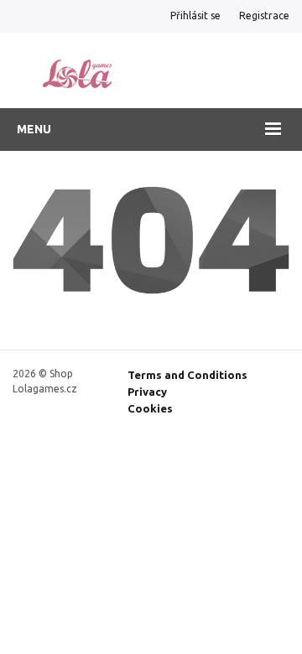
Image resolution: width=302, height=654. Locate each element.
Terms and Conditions (187, 375)
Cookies (150, 408)
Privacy (147, 391)
